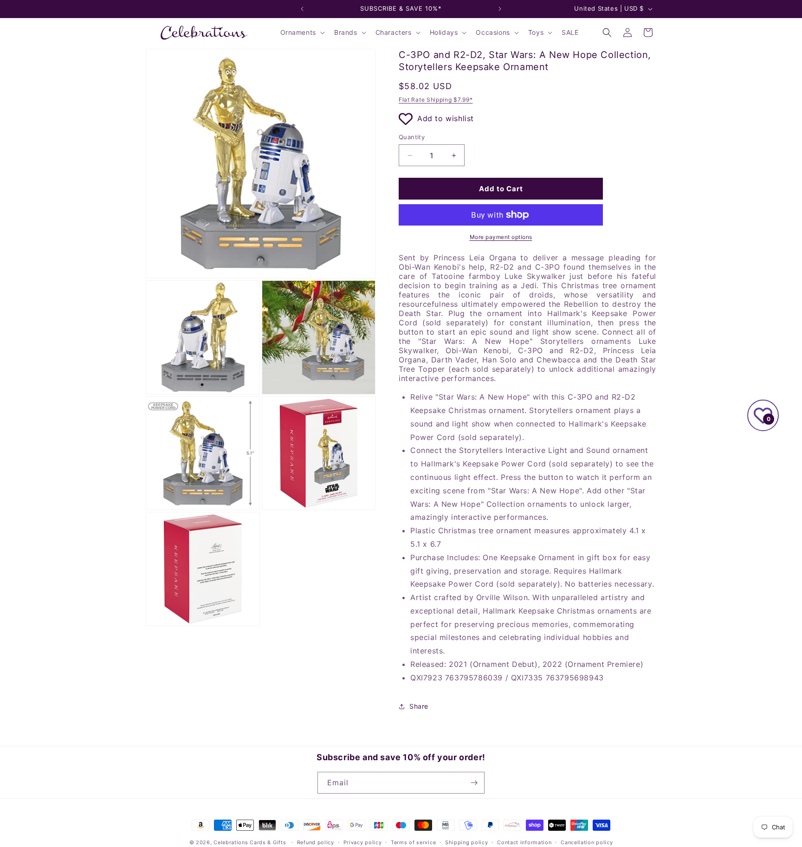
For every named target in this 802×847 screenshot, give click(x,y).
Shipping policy (466, 842)
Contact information (524, 842)
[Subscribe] (474, 783)
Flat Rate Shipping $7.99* (436, 99)
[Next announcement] (500, 9)
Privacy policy (362, 842)
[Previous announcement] (302, 9)
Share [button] (418, 706)
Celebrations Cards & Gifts (249, 842)
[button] (302, 32)
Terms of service (413, 842)
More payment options (501, 236)
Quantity (412, 137)
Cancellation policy (587, 842)
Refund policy (315, 842)
